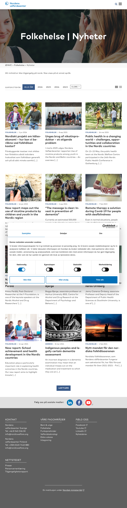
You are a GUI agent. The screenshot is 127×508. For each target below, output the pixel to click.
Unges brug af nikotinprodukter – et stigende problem (62, 139)
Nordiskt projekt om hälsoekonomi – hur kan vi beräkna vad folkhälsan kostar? (23, 141)
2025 (48, 87)
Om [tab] (100, 233)
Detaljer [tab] (63, 233)
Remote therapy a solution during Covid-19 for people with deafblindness (103, 211)
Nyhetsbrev (81, 434)
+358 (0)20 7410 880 (19, 444)
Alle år (28, 87)
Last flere (63, 388)
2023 (65, 87)
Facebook (80, 424)
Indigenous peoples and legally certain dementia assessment (62, 351)
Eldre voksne (46, 437)
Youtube (80, 428)
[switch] (49, 270)
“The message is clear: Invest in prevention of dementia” (62, 211)
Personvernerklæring (15, 468)
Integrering (45, 440)
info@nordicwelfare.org (16, 434)
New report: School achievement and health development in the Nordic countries (22, 352)
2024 (56, 87)
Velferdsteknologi (48, 434)
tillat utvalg (63, 280)
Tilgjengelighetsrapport (16, 471)
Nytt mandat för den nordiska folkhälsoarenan (102, 349)
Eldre (75, 87)
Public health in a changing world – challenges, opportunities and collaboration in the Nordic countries (103, 141)
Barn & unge (46, 424)
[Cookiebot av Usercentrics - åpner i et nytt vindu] (106, 226)
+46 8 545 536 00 (17, 431)
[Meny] (120, 4)
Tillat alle (100, 280)
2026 (40, 87)
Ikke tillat (27, 280)
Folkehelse (45, 428)
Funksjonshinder (48, 431)
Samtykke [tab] (26, 233)
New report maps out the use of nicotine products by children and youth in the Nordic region (23, 212)
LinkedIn (80, 431)
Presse (8, 465)
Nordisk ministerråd (72, 490)
